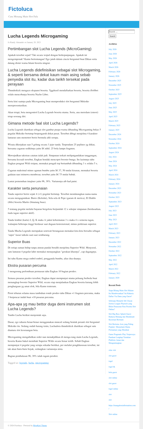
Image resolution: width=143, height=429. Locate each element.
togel (111, 361)
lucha (31, 362)
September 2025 (115, 94)
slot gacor (112, 355)
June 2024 (113, 161)
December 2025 (115, 80)
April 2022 (113, 264)
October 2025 (114, 89)
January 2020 (114, 277)
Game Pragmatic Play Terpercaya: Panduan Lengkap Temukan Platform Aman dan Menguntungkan (122, 338)
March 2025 (113, 121)
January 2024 (114, 183)
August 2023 (114, 206)
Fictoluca (20, 9)
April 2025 (113, 116)
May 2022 (113, 259)
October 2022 (114, 251)
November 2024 (115, 139)
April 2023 (113, 224)
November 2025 (115, 85)
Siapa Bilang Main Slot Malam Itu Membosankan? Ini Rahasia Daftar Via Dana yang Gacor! (121, 293)
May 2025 (113, 112)
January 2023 (114, 237)
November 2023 (115, 192)
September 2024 (115, 147)
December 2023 (115, 188)
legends (23, 362)
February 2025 (114, 125)
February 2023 (114, 233)
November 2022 (115, 246)
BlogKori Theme (40, 425)
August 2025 (114, 98)
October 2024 (114, 143)
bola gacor (113, 372)
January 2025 (114, 129)
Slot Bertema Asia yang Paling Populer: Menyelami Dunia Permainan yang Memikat (121, 327)
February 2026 (114, 71)
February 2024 (114, 179)
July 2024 (112, 156)
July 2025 (112, 103)
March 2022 (113, 268)
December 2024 (115, 134)
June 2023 (113, 215)
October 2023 (114, 197)
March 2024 (113, 174)
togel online (113, 388)
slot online (113, 377)
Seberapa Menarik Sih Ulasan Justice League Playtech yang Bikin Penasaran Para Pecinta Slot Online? (122, 305)
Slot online (113, 414)
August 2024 (114, 152)
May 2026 (113, 58)
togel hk (112, 366)
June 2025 (113, 107)
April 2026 (113, 62)
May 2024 (113, 165)
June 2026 (113, 53)
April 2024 (113, 170)
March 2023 (113, 228)
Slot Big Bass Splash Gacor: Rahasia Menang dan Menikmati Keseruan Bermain (121, 317)
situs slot (112, 350)
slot (110, 394)
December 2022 (115, 242)
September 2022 (115, 255)
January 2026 (114, 76)
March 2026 (113, 67)
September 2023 (115, 201)
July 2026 (112, 49)
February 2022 (114, 273)
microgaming (42, 362)
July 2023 (112, 210)
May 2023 (113, 219)
